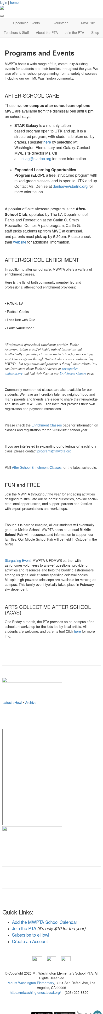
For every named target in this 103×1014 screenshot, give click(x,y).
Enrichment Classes (73, 373)
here (47, 142)
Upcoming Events (26, 22)
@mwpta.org (54, 451)
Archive (30, 702)
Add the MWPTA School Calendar (44, 922)
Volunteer (60, 22)
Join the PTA (74, 32)
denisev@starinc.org (70, 186)
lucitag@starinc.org (34, 158)
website (19, 242)
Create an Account (30, 941)
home (14, 2)
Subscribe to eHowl (30, 935)
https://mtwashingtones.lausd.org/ (35, 992)
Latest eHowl (12, 702)
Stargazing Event (18, 560)
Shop (95, 32)
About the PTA (47, 32)
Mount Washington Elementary (31, 982)
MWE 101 (88, 22)
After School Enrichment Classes (37, 467)
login (3, 2)
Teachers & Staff (16, 32)
